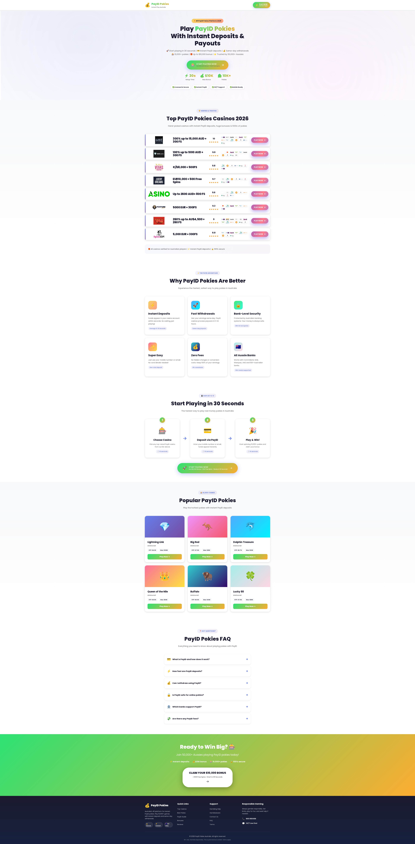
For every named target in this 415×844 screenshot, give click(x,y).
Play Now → (165, 556)
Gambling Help (215, 809)
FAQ (211, 820)
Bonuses (180, 820)
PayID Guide (181, 817)
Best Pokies (181, 813)
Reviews (180, 824)
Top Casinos (182, 809)
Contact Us (214, 817)
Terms (212, 824)
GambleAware (215, 813)
